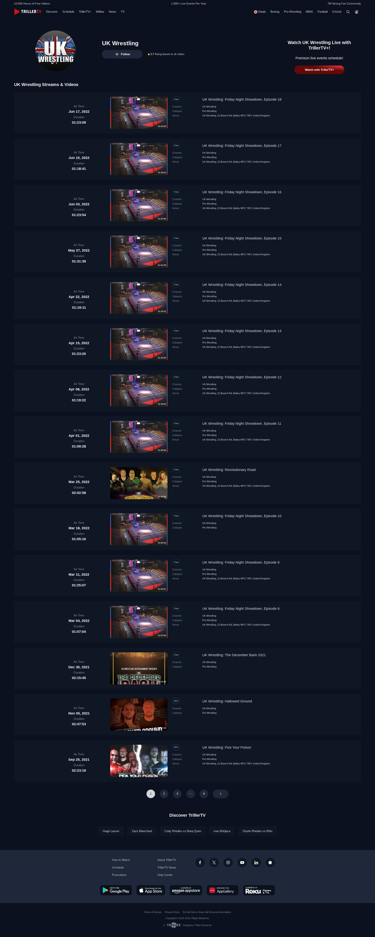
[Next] (221, 794)
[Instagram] (228, 862)
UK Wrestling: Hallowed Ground (227, 701)
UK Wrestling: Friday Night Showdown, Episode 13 (241, 331)
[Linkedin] (256, 862)
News (112, 11)
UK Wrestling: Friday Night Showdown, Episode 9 (240, 562)
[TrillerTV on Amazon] (186, 890)
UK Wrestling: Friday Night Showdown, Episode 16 (241, 192)
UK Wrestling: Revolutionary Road (229, 470)
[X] (214, 862)
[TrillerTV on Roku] (259, 890)
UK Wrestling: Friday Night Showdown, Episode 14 (241, 285)
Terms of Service (153, 912)
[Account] (356, 12)
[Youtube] (242, 862)
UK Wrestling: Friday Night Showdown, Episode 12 (241, 377)
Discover (52, 11)
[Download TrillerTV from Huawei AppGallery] (222, 890)
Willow (100, 11)
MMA (309, 11)
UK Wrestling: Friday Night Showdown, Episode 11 (241, 424)
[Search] (348, 12)
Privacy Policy (172, 912)
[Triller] (270, 862)
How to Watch (121, 860)
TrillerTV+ (85, 11)
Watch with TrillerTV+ (319, 69)
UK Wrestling (209, 106)
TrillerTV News (166, 867)
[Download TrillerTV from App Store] (151, 890)
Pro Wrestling (292, 11)
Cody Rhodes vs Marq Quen (182, 831)
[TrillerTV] (27, 12)
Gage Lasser (111, 831)
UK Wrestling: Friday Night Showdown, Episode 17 (241, 146)
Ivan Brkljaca (222, 831)
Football (323, 11)
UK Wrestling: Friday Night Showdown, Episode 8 (240, 609)
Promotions (119, 875)
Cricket (336, 11)
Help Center (165, 875)
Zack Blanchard (142, 831)
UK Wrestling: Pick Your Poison (226, 747)
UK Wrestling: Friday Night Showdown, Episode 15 (241, 238)
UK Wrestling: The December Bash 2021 (234, 655)
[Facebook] (200, 862)
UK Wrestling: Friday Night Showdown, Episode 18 (241, 99)
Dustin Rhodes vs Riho (257, 831)
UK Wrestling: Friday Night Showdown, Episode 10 (241, 516)
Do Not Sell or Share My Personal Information (207, 912)
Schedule (68, 11)
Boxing (275, 11)
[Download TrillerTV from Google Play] (116, 890)
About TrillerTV (166, 860)
